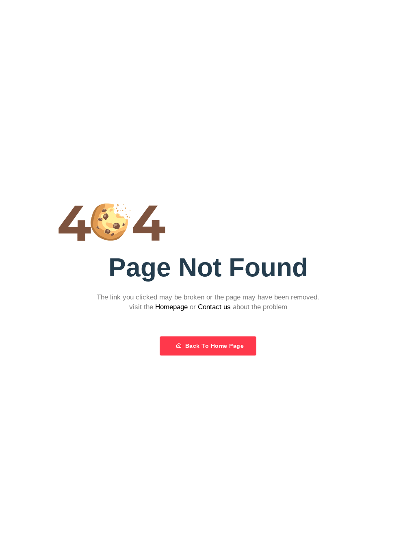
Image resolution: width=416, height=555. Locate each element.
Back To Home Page (213, 346)
